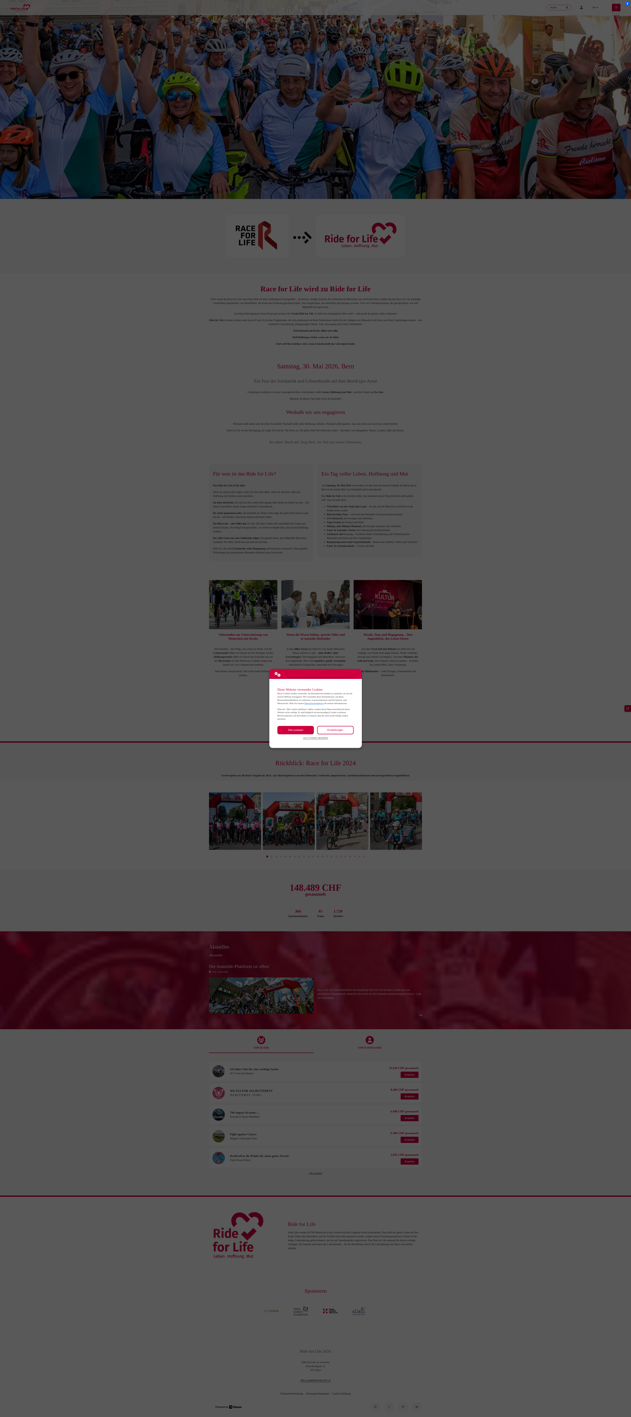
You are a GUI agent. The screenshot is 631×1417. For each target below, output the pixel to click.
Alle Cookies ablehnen (315, 738)
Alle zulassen (295, 730)
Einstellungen (335, 730)
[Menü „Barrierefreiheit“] (627, 4)
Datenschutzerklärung (314, 703)
